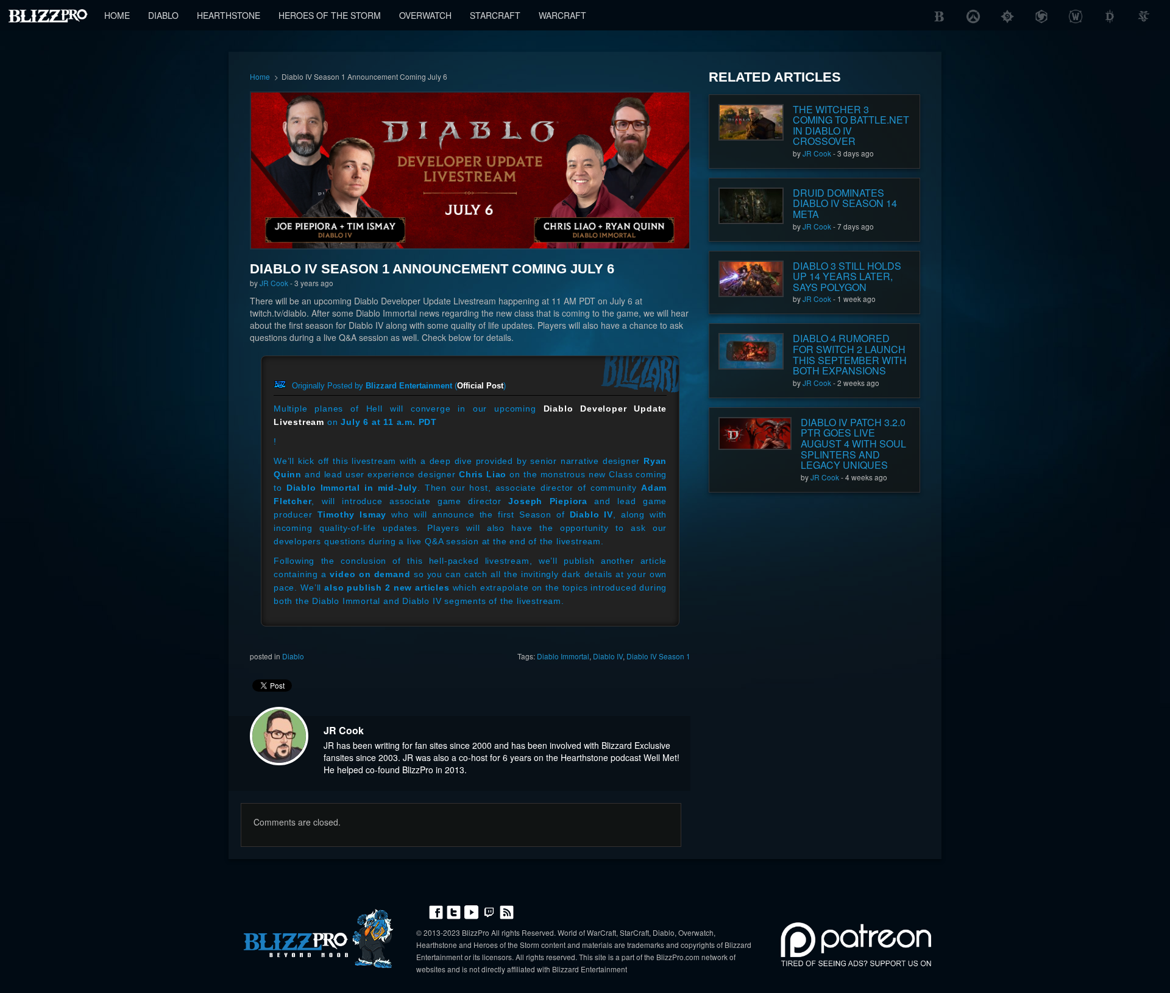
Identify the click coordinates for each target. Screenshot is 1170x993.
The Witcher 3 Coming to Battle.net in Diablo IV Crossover (851, 125)
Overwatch (425, 15)
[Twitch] (489, 911)
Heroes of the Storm (329, 15)
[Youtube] (471, 911)
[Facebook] (436, 911)
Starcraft (495, 15)
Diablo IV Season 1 (658, 656)
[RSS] (506, 911)
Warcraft (562, 15)
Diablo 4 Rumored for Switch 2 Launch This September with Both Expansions (850, 354)
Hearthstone (228, 15)
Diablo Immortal (563, 656)
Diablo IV (608, 656)
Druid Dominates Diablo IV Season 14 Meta (845, 203)
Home (117, 15)
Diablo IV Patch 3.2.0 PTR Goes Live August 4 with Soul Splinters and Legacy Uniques (853, 443)
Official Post (480, 385)
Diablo (163, 15)
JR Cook (274, 283)
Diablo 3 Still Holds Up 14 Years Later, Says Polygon (847, 276)
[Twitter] (453, 911)
